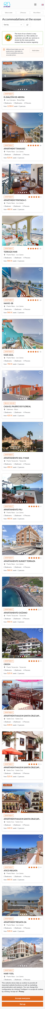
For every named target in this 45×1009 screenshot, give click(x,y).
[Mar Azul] (22, 332)
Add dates (35, 50)
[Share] (27, 25)
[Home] (5, 7)
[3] (24, 89)
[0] (18, 89)
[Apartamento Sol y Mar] (22, 435)
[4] (26, 89)
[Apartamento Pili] (22, 487)
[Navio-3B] (22, 280)
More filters (36, 12)
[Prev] (5, 76)
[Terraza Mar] (22, 229)
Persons (23, 12)
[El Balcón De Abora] (22, 74)
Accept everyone (22, 998)
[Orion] (22, 641)
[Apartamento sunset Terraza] (22, 538)
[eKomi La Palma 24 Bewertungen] (22, 38)
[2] (22, 89)
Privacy (21, 991)
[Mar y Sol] (22, 951)
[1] (20, 89)
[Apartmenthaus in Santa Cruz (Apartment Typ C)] (22, 693)
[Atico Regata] (22, 848)
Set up (22, 1004)
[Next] (40, 76)
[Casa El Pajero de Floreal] (22, 383)
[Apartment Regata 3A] (22, 899)
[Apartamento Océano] (22, 590)
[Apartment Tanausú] (22, 126)
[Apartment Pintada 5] (22, 177)
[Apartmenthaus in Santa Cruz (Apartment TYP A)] (22, 796)
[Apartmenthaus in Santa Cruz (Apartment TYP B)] (22, 744)
